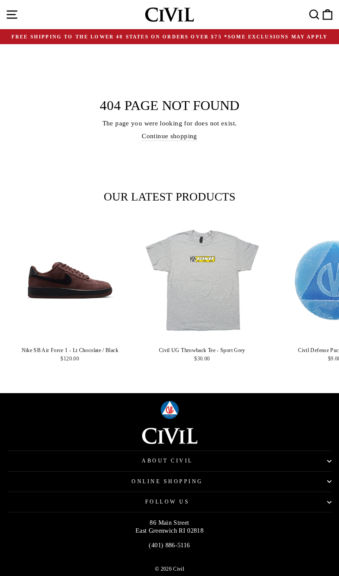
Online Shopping (167, 482)
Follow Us (167, 502)
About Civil (167, 461)
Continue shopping (169, 136)
